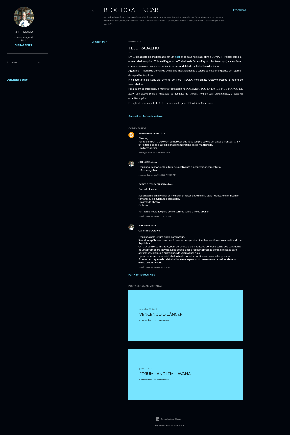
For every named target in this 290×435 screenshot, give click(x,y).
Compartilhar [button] (99, 41)
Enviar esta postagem (153, 116)
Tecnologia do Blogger (171, 419)
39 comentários (161, 320)
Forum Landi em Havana (165, 373)
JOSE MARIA (144, 162)
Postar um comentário (141, 275)
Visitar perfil (23, 45)
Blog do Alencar (131, 9)
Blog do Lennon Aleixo (148, 133)
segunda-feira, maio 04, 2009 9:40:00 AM (157, 175)
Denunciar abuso (17, 79)
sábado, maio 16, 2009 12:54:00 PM (154, 216)
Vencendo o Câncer (160, 314)
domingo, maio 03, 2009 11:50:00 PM (155, 152)
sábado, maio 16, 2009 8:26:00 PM (154, 267)
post (177, 56)
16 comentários (161, 379)
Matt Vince (179, 425)
